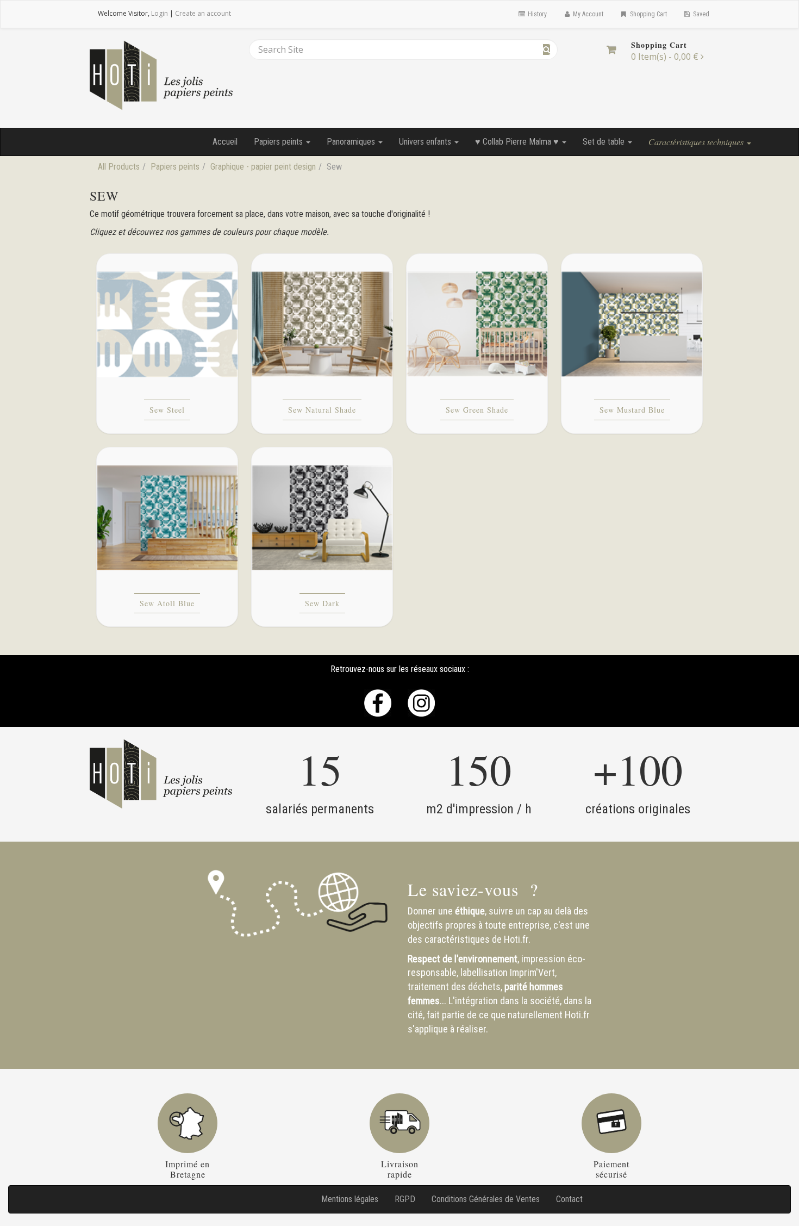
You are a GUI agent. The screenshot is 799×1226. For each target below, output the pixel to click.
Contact (569, 1199)
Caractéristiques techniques (697, 141)
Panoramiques (352, 141)
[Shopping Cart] (611, 49)
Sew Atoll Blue (167, 603)
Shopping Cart (647, 14)
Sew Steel (167, 409)
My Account (587, 14)
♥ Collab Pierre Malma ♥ (518, 141)
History (536, 14)
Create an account (203, 13)
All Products (119, 166)
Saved (700, 14)
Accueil (225, 141)
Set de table (605, 141)
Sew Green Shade (477, 409)
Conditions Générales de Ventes (486, 1199)
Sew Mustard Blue (632, 409)
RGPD (405, 1199)
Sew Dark (322, 603)
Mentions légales (349, 1199)
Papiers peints (279, 141)
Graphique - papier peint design (263, 166)
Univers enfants (426, 141)
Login (159, 13)
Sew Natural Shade (322, 409)
